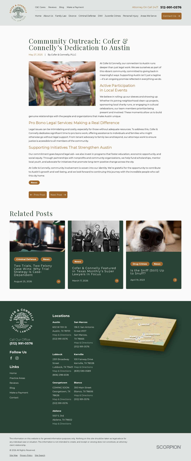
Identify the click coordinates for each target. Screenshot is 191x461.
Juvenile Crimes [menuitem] (113, 16)
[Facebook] (11, 358)
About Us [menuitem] (48, 16)
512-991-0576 (171, 7)
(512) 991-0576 (21, 343)
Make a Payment (75, 7)
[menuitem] (14, 455)
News (34, 182)
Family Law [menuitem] (60, 16)
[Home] (18, 13)
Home (13, 373)
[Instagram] (16, 358)
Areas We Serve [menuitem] (149, 16)
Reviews (52, 7)
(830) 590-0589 (82, 371)
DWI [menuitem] (100, 16)
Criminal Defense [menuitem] (87, 16)
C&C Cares (40, 7)
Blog (61, 7)
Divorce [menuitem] (72, 16)
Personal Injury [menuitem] (131, 16)
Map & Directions (61, 335)
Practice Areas (17, 378)
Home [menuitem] (38, 16)
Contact (14, 397)
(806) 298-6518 (60, 375)
